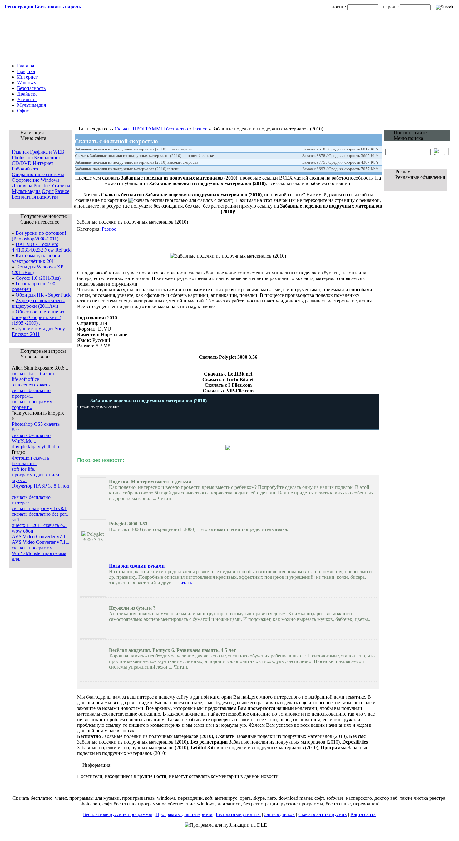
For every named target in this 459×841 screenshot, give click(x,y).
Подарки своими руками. (137, 565)
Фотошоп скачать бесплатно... (30, 460)
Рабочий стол (26, 168)
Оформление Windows (35, 180)
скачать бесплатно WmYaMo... (31, 438)
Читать (184, 582)
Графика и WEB (47, 152)
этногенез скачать (31, 384)
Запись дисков (279, 814)
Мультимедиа (26, 191)
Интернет (27, 77)
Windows (26, 82)
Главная (25, 65)
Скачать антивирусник (322, 814)
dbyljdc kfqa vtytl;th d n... (37, 446)
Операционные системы (38, 174)
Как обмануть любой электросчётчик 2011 (36, 258)
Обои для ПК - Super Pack (43, 295)
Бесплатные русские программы (117, 814)
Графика (26, 71)
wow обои (22, 531)
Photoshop (22, 157)
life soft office (25, 379)
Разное (62, 191)
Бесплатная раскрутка (35, 196)
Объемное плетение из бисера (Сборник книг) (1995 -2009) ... (38, 317)
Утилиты (27, 99)
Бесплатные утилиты (238, 814)
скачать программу (32, 547)
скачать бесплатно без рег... (41, 514)
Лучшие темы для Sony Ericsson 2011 (38, 331)
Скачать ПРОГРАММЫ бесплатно (151, 128)
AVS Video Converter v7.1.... (41, 536)
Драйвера (27, 93)
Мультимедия (31, 105)
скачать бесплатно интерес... (31, 499)
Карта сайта (363, 814)
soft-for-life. (23, 469)
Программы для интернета (183, 814)
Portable (41, 185)
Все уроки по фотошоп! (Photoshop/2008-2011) (39, 235)
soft (15, 519)
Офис (23, 110)
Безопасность (31, 88)
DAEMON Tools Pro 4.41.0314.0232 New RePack (41, 247)
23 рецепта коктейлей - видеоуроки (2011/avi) (38, 303)
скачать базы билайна (35, 373)
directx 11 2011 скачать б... (39, 525)
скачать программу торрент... (32, 404)
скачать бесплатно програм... (31, 393)
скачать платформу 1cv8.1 (39, 508)
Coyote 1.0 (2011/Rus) (38, 278)
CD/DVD (22, 163)
